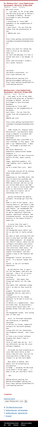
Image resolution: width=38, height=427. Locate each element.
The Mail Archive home (14, 407)
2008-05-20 (7, 94)
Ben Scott (22, 94)
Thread (14, 7)
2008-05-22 (7, 7)
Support (15, 425)
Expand (8, 416)
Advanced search (9, 399)
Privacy (23, 425)
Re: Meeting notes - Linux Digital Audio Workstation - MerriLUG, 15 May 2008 (19, 4)
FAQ (9, 425)
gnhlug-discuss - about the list (16, 413)
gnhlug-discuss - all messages (17, 410)
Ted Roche (22, 7)
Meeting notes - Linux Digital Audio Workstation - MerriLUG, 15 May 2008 (18, 91)
